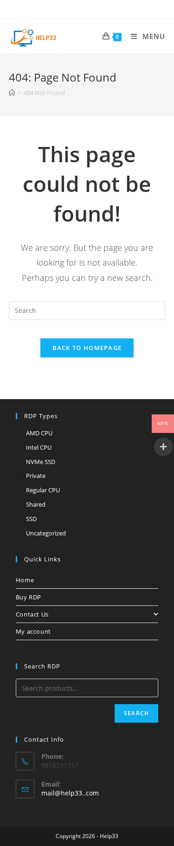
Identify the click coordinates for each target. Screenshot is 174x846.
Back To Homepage (87, 347)
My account (33, 631)
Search (136, 713)
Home (25, 580)
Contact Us (32, 614)
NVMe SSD (40, 462)
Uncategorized (46, 533)
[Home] (12, 93)
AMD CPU (39, 433)
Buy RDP (28, 597)
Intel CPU (39, 447)
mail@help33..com (70, 793)
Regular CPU (43, 490)
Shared (35, 504)
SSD (31, 519)
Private (35, 475)
